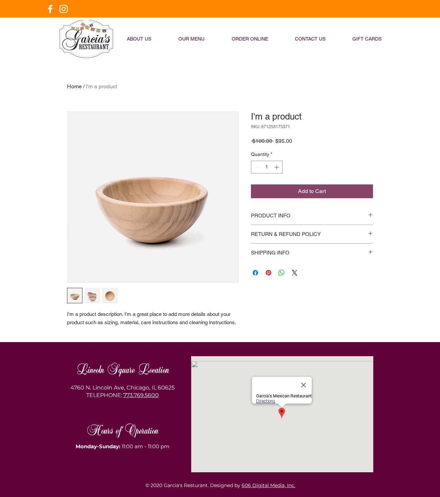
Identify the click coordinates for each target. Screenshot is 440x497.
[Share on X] (294, 273)
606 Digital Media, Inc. (268, 485)
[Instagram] (63, 8)
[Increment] (277, 167)
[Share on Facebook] (255, 273)
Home (74, 86)
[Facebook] (50, 8)
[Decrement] (256, 167)
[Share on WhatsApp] (281, 273)
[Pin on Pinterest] (268, 273)
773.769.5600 (141, 395)
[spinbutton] (267, 167)
